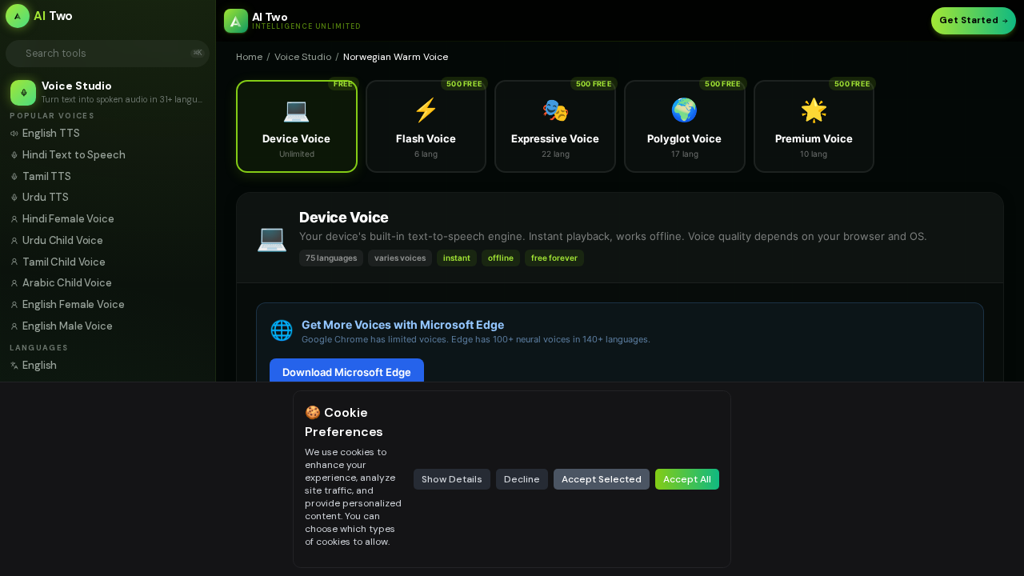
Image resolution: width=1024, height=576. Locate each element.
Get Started (968, 20)
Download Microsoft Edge (346, 372)
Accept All (687, 479)
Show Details (452, 479)
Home (249, 56)
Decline (522, 479)
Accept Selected (602, 479)
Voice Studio (302, 56)
